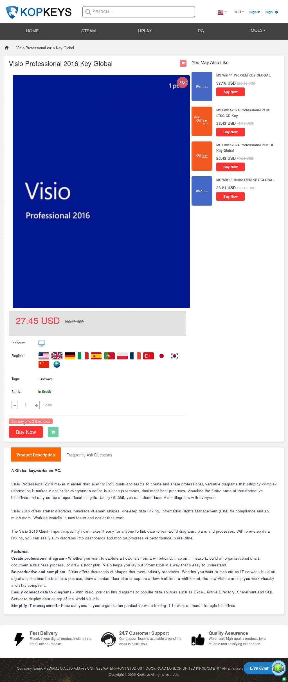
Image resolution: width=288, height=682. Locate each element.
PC (201, 30)
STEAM (88, 30)
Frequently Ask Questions (89, 455)
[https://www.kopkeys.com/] (38, 9)
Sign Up (272, 11)
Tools (256, 30)
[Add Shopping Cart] (53, 432)
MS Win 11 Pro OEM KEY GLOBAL (243, 75)
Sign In (255, 11)
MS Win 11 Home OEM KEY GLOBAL (245, 179)
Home (32, 30)
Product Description (36, 455)
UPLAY (145, 30)
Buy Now (26, 431)
